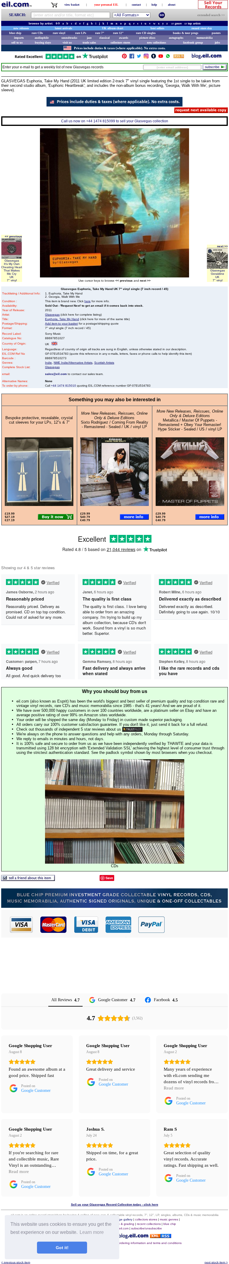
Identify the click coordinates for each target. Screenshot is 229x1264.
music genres (169, 1219)
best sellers (157, 28)
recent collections (149, 1224)
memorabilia (204, 37)
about (171, 4)
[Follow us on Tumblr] (153, 57)
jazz (89, 37)
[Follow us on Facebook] (131, 57)
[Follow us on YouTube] (160, 57)
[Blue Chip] (114, 906)
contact (136, 4)
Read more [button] (174, 1088)
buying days (43, 42)
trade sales (89, 42)
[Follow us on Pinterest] (124, 57)
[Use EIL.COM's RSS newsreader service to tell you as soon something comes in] (160, 1236)
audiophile (42, 37)
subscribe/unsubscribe (146, 1228)
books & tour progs (185, 33)
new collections (156, 42)
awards (123, 37)
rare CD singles (146, 33)
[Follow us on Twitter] (139, 57)
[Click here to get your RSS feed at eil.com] (179, 57)
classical (104, 37)
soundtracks (69, 37)
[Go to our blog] (206, 57)
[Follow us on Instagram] (146, 57)
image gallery (123, 1219)
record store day (201, 28)
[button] (196, 924)
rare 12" (118, 33)
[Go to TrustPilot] (61, 58)
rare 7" (99, 33)
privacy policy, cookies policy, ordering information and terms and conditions (130, 1243)
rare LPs (80, 33)
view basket (71, 4)
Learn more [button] (92, 1232)
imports (19, 37)
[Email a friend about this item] (28, 879)
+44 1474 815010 (63, 385)
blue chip (15, 33)
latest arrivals (63, 28)
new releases (21, 28)
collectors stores (120, 42)
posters (216, 33)
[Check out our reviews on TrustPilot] (132, 729)
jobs (217, 42)
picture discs (147, 37)
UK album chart (112, 28)
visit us (67, 42)
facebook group (193, 42)
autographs (176, 37)
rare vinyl (59, 33)
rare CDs (37, 33)
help (154, 4)
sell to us (17, 42)
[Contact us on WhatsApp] (167, 57)
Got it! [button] (62, 1247)
